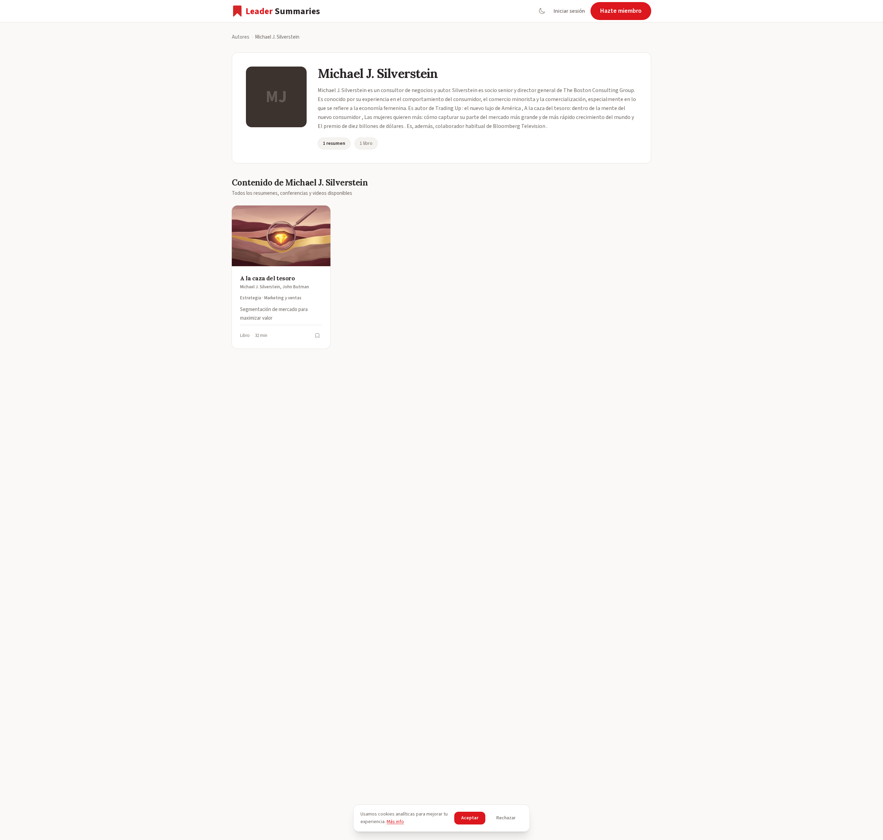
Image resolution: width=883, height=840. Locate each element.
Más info (395, 821)
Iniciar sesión (569, 11)
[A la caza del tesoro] (281, 277)
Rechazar (506, 817)
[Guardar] (317, 335)
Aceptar (469, 817)
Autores (240, 37)
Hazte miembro (621, 11)
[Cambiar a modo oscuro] (542, 11)
